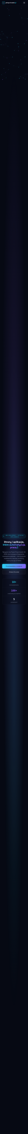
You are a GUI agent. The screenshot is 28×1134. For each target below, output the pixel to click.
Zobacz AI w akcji (14, 570)
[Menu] (24, 2)
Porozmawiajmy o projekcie (14, 565)
